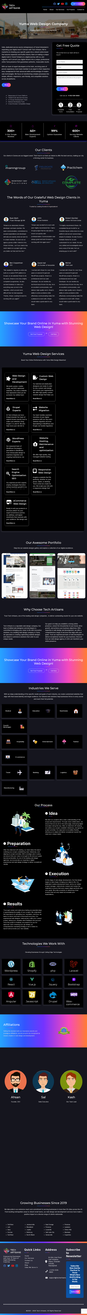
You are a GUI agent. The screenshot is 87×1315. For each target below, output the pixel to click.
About (51, 9)
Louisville (48, 1229)
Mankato (67, 1232)
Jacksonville (30, 1224)
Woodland (30, 1227)
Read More (10, 398)
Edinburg (29, 1232)
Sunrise (9, 1232)
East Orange (49, 1224)
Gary (9, 1229)
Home (45, 9)
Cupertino (68, 1235)
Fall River (10, 1224)
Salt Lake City (50, 1232)
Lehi (8, 1227)
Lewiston (67, 1227)
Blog (26, 1265)
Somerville (49, 1235)
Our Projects (71, 9)
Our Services (60, 9)
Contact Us (80, 9)
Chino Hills (68, 1229)
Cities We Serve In (31, 1267)
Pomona (67, 1224)
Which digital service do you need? (42, 1154)
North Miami (30, 1235)
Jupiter (29, 1229)
